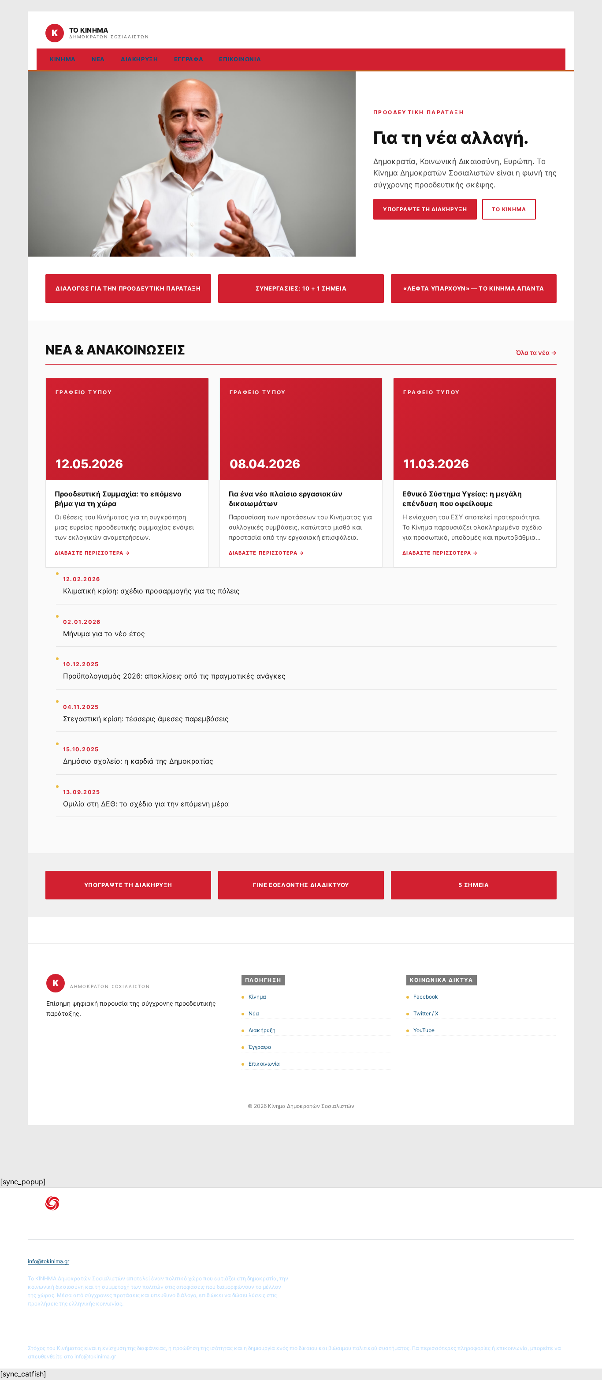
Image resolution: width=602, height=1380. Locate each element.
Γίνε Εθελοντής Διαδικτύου (301, 884)
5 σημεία (473, 884)
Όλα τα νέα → (536, 352)
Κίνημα (63, 59)
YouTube (424, 1030)
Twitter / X (425, 1013)
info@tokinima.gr (48, 1261)
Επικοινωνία (240, 59)
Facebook (425, 996)
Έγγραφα (189, 59)
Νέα (98, 59)
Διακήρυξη (139, 59)
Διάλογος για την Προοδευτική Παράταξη (128, 288)
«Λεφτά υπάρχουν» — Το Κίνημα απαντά (473, 288)
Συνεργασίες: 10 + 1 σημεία (301, 288)
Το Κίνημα (509, 209)
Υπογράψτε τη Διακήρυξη (425, 209)
